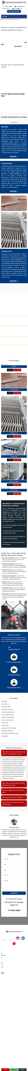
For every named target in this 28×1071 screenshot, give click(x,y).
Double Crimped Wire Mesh (8, 712)
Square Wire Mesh (6, 706)
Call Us (5, 1069)
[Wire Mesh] (4, 364)
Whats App (14, 1069)
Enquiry (22, 1069)
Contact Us (4, 993)
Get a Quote (17, 370)
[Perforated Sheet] (14, 387)
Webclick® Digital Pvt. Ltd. (9, 1053)
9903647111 (7, 8)
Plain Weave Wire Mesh (7, 730)
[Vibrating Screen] (14, 431)
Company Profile (6, 985)
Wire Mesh (14, 366)
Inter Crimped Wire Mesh (8, 714)
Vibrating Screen (14, 433)
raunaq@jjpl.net (18, 8)
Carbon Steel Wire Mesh (7, 720)
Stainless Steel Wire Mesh (8, 717)
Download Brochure (14, 11)
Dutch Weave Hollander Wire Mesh (10, 733)
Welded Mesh (5, 736)
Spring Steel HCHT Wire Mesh (9, 728)
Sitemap (4, 988)
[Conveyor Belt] (14, 454)
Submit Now (14, 893)
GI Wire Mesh (5, 722)
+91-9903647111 (10, 968)
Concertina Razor (14, 490)
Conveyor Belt (17, 46)
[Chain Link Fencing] (14, 479)
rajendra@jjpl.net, (10, 974)
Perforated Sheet (14, 389)
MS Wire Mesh (5, 725)
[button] (2, 19)
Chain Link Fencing (14, 481)
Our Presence (5, 991)
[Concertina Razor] (6, 488)
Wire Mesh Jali (5, 704)
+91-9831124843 (8, 6)
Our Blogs (4, 996)
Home (3, 983)
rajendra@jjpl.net (20, 6)
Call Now (10, 370)
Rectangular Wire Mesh (7, 709)
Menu (5, 16)
